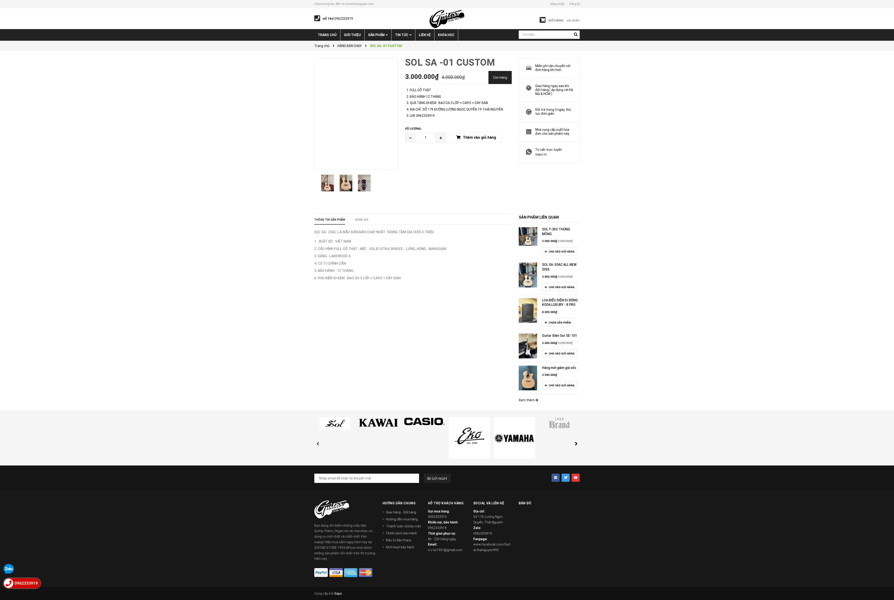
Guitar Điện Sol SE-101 (559, 335)
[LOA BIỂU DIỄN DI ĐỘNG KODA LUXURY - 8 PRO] (528, 310)
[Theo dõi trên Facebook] (556, 478)
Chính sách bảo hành (401, 533)
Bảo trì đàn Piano (398, 540)
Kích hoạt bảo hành (400, 547)
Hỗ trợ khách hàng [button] (446, 503)
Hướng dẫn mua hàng (402, 519)
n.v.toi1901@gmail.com (445, 550)
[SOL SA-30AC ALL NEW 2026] (528, 274)
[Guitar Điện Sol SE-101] (528, 345)
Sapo (338, 593)
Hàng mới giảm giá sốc (559, 368)
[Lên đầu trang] (885, 575)
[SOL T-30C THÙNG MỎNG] (528, 236)
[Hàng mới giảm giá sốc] (528, 378)
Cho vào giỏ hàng (561, 251)
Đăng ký (574, 4)
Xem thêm (527, 400)
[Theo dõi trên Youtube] (576, 478)
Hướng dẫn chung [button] (399, 503)
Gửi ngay (439, 478)
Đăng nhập (557, 4)
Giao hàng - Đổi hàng (401, 512)
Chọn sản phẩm (559, 322)
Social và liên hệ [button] (488, 503)
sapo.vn (541, 154)
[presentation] (317, 439)
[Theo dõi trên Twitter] (566, 478)
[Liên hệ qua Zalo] (8, 569)
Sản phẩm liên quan (539, 217)
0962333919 (437, 517)
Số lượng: (413, 129)
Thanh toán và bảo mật (403, 526)
